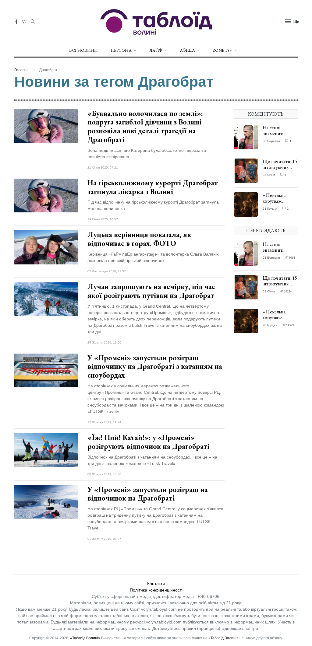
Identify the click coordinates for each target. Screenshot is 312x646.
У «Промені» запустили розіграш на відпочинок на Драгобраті (147, 494)
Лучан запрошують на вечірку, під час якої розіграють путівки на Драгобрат (151, 291)
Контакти (156, 583)
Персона (121, 50)
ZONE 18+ (222, 50)
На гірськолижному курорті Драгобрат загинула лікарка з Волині (152, 187)
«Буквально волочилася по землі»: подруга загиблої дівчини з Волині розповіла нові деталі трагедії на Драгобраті (145, 126)
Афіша (187, 50)
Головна (21, 70)
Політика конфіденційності (156, 590)
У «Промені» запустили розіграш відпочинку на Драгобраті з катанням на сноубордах (154, 366)
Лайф (155, 50)
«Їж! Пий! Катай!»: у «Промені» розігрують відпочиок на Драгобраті (148, 442)
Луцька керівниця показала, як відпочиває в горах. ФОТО (139, 239)
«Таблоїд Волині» (85, 638)
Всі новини (83, 50)
